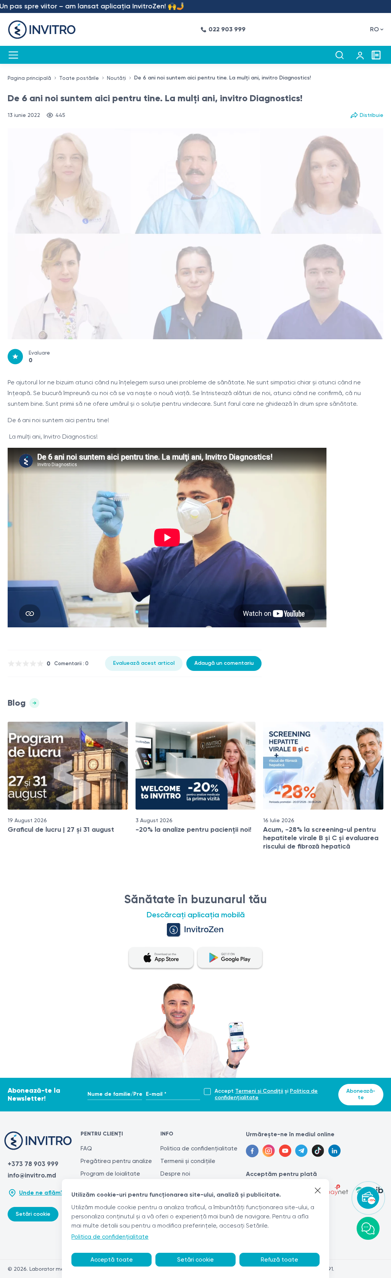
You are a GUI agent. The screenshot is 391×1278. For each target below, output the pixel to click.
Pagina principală (29, 78)
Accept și (266, 1094)
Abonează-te (360, 1094)
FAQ (86, 1148)
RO (374, 29)
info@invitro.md (32, 1175)
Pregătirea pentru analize (116, 1161)
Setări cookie (33, 1214)
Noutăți (116, 78)
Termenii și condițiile (187, 1161)
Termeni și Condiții (259, 1091)
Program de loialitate (110, 1173)
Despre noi (175, 1173)
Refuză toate (279, 1259)
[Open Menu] (13, 55)
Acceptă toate (111, 1259)
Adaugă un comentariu (224, 663)
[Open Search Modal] (339, 55)
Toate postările (79, 78)
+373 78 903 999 (33, 1164)
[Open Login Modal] (360, 55)
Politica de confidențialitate (199, 1148)
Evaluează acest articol (143, 663)
